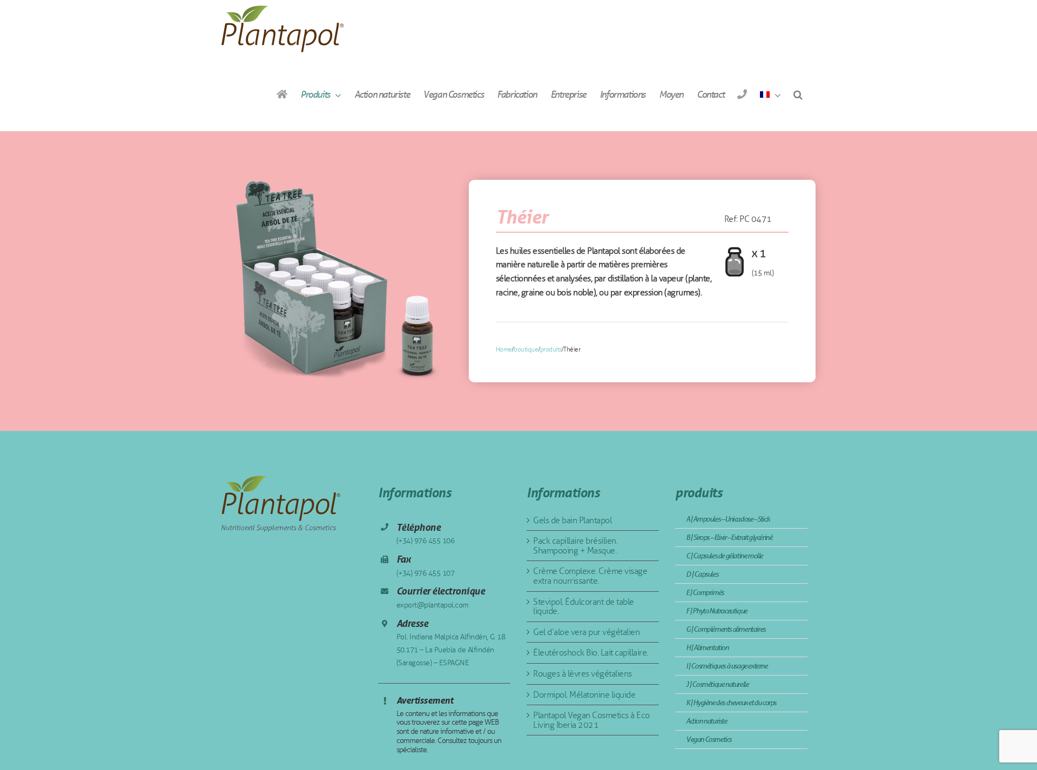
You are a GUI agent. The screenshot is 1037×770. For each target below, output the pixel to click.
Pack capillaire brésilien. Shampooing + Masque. (575, 546)
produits (551, 349)
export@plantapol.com (432, 605)
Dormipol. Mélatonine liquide (584, 695)
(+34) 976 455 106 (425, 540)
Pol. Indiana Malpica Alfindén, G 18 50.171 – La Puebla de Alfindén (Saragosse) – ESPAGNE (451, 649)
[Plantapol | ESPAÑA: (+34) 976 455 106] (741, 94)
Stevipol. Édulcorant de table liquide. (583, 607)
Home (504, 349)
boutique (526, 349)
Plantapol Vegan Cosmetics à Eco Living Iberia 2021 (591, 720)
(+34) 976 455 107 (425, 573)
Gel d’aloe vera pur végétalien (586, 632)
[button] (797, 94)
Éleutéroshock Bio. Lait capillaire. (590, 652)
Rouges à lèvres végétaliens (582, 673)
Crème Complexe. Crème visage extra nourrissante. (590, 576)
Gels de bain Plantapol (572, 520)
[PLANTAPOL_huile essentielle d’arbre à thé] (333, 281)
